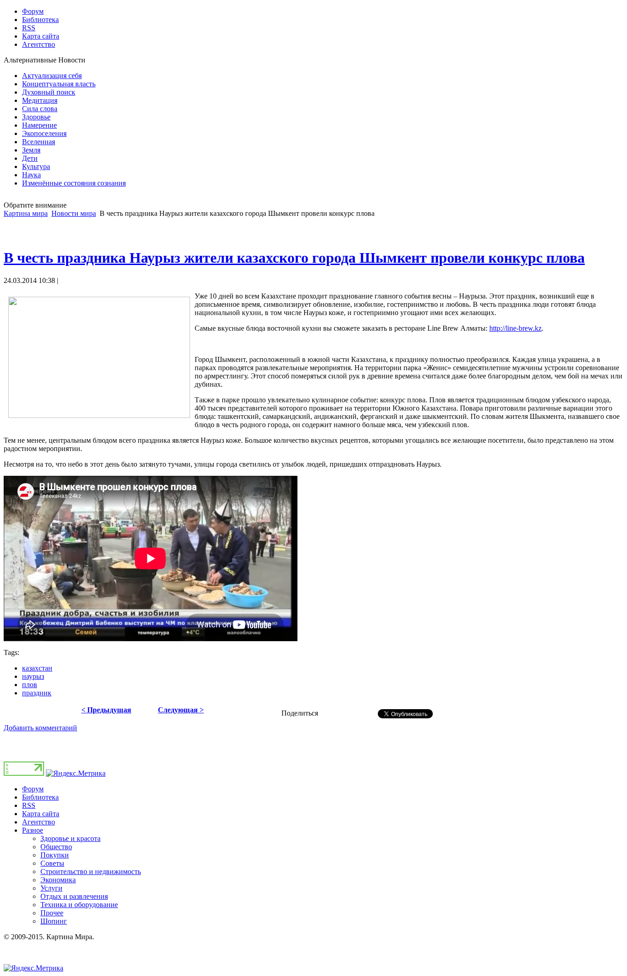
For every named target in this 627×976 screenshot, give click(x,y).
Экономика (58, 880)
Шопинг (53, 921)
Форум (33, 789)
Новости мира (73, 213)
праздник (36, 693)
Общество (56, 847)
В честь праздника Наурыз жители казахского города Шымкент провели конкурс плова (294, 257)
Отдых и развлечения (74, 896)
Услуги (51, 888)
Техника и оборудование (79, 904)
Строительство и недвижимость (90, 871)
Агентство (38, 822)
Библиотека (40, 797)
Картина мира (26, 213)
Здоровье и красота (70, 838)
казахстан (37, 668)
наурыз (33, 676)
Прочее (51, 913)
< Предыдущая (106, 710)
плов (29, 684)
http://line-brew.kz (515, 328)
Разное (32, 830)
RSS (28, 805)
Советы (52, 863)
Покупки (54, 855)
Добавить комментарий (40, 728)
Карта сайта (40, 814)
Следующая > (181, 710)
